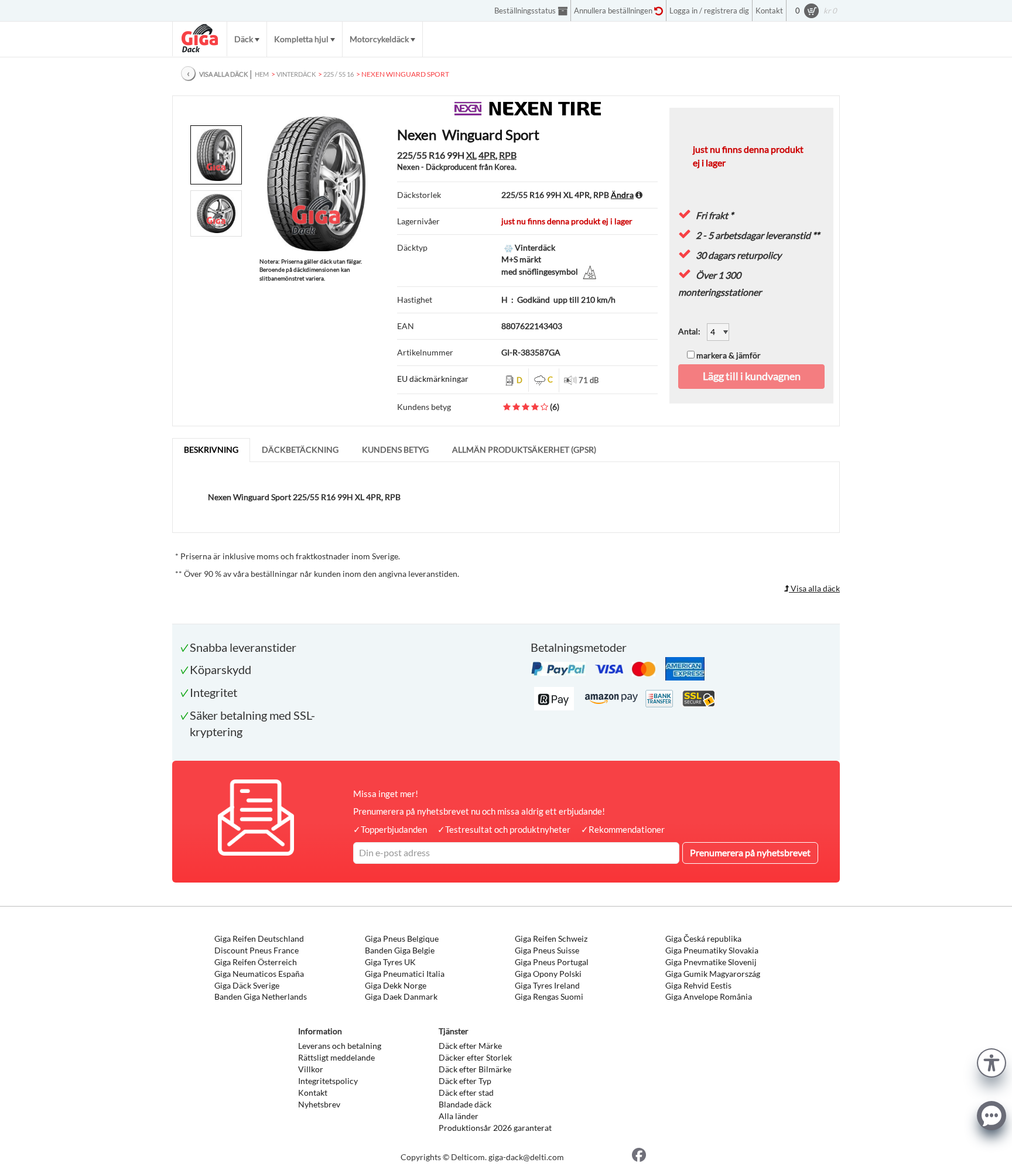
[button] (991, 1061)
